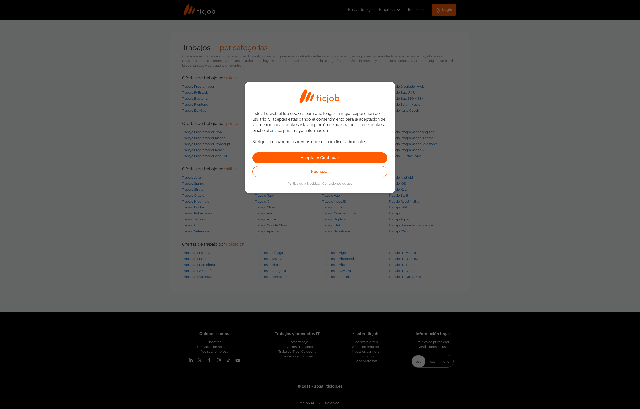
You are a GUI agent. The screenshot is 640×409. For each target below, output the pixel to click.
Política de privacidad (304, 183)
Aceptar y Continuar (320, 157)
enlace (276, 130)
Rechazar (320, 171)
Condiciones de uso (337, 183)
